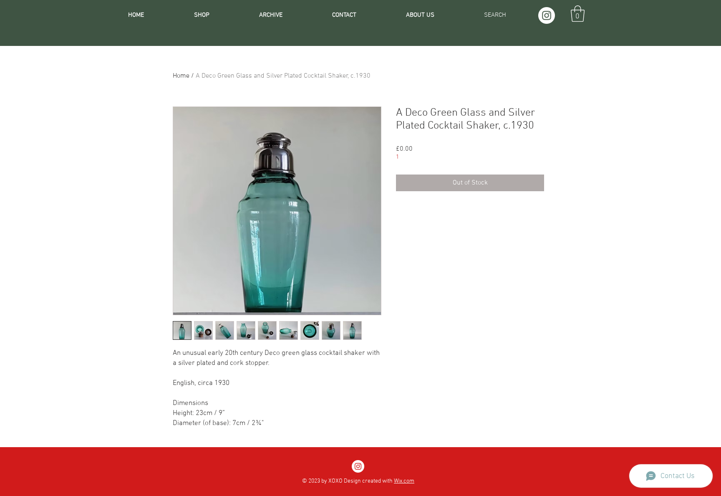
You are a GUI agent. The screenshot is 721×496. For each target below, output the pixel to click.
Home (181, 76)
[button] (578, 13)
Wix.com (404, 481)
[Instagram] (546, 15)
